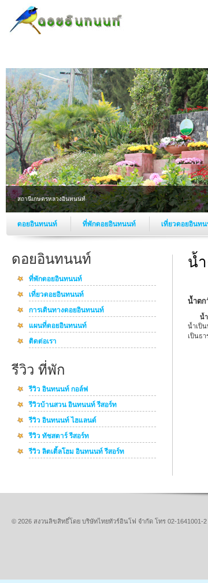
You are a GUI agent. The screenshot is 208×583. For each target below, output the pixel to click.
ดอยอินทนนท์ (38, 224)
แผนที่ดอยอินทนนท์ (58, 326)
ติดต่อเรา (43, 341)
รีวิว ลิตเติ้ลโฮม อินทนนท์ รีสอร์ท (76, 452)
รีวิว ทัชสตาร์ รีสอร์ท (59, 436)
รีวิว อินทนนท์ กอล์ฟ (58, 389)
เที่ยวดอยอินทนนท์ (56, 295)
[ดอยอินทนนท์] (66, 35)
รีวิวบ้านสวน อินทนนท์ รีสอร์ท (73, 405)
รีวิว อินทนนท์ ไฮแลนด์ (62, 420)
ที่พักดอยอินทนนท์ (110, 224)
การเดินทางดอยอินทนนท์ (66, 310)
